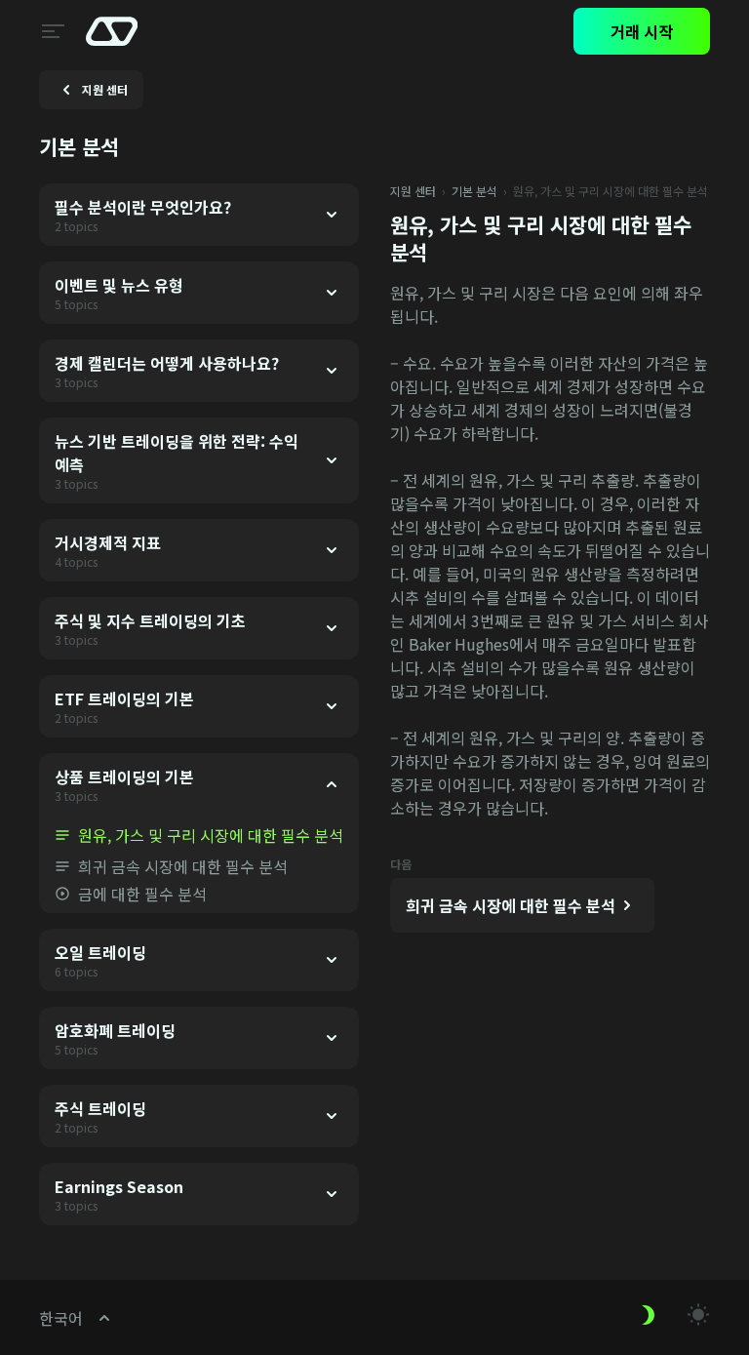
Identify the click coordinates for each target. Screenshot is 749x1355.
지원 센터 (413, 191)
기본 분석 (474, 191)
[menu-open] (50, 31)
